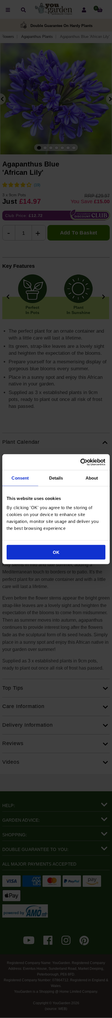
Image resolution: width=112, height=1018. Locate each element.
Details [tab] (56, 478)
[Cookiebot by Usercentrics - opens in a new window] (80, 462)
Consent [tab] (20, 478)
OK (56, 552)
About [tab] (92, 478)
